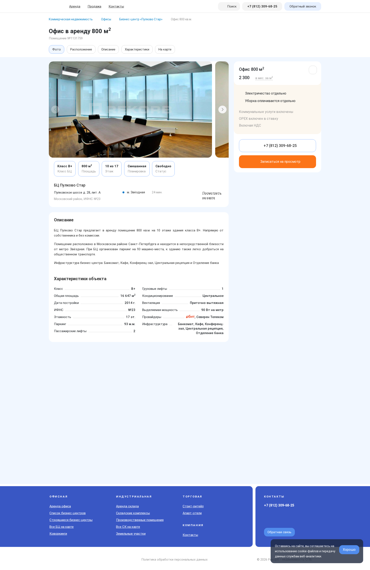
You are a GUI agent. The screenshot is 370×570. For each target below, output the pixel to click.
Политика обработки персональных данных (174, 559)
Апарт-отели (192, 513)
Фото (56, 49)
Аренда (74, 6)
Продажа (94, 6)
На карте (165, 49)
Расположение (81, 49)
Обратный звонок (302, 6)
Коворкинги (58, 534)
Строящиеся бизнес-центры (70, 520)
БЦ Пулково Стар (69, 185)
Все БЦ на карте (61, 527)
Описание (108, 49)
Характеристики (137, 49)
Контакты (116, 6)
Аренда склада (127, 506)
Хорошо (349, 550)
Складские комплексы (133, 513)
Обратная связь (279, 532)
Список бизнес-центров (67, 513)
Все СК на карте (128, 527)
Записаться (280, 162)
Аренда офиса (60, 506)
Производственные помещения (140, 520)
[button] (55, 109)
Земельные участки (131, 534)
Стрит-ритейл (193, 506)
